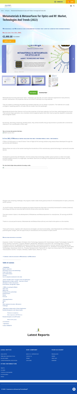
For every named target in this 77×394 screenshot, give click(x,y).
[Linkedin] (73, 389)
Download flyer (43, 92)
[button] (9, 41)
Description (33, 92)
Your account (58, 350)
